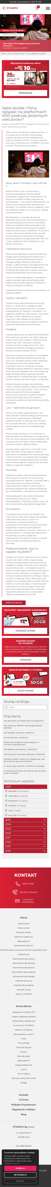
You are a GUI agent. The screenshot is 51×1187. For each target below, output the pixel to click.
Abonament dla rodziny (24, 959)
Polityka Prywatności (23, 1104)
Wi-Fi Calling (24, 1074)
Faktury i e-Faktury (24, 1030)
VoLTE (24, 1069)
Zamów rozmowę (28, 892)
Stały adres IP (23, 941)
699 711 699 (36, 2)
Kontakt (23, 1095)
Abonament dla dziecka (24, 963)
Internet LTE (23, 954)
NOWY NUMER (26, 691)
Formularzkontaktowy (28, 900)
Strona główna (4, 54)
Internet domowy (23, 981)
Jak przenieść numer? (23, 1034)
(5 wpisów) (18, 791)
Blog (11, 54)
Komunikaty (23, 1043)
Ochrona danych (24, 1047)
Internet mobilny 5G (23, 937)
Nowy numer (24, 928)
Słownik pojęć (23, 1056)
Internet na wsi (24, 989)
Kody (23, 1038)
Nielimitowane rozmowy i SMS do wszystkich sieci (23, 950)
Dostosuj (20, 1181)
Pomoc (23, 1052)
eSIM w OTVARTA (24, 994)
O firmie (23, 1099)
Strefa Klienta (23, 1006)
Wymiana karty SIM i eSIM (24, 1078)
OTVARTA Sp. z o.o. (24, 1127)
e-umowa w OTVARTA (23, 1025)
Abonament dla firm (23, 945)
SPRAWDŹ (25, 93)
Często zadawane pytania (24, 1016)
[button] (36, 8)
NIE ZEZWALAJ (20, 1175)
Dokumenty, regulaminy (23, 1021)
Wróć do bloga (14, 603)
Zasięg (24, 1082)
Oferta (23, 917)
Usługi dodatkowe (23, 1065)
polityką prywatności (12, 1163)
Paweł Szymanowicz (17, 127)
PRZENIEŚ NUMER (25, 631)
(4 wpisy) (18, 796)
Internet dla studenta (24, 985)
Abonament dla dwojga (24, 976)
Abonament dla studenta (23, 972)
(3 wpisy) (17, 815)
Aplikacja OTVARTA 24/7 (23, 1012)
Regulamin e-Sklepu (23, 1109)
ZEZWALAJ (20, 1168)
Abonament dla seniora (24, 967)
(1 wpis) (14, 810)
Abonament (23, 923)
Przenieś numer (23, 932)
